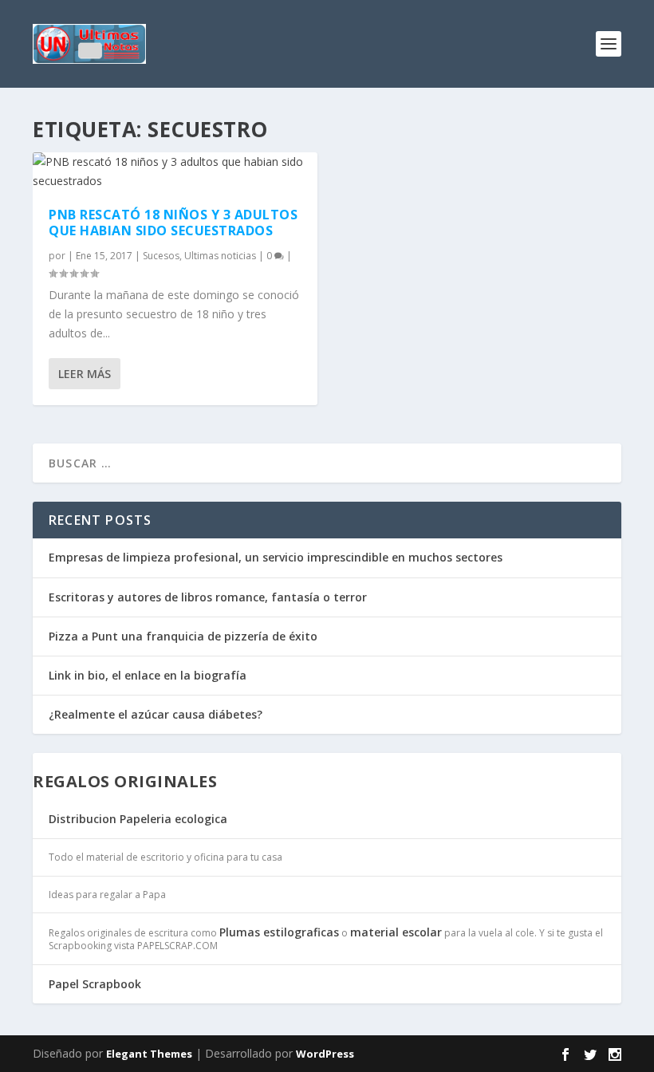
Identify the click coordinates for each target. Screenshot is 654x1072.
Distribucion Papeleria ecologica (138, 818)
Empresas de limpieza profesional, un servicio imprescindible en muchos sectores (275, 557)
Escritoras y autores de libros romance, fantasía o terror (208, 597)
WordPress (325, 1053)
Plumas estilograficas (279, 932)
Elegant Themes (149, 1053)
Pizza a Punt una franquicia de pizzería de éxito (183, 636)
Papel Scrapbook (95, 983)
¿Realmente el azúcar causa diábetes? (155, 714)
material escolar (396, 932)
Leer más (84, 373)
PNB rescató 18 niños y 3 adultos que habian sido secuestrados (173, 223)
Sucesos (161, 255)
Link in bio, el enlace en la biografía (147, 675)
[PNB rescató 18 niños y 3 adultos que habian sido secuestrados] (175, 171)
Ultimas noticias (220, 255)
